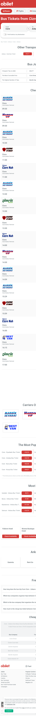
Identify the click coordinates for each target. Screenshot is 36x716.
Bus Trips (3, 674)
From (7, 27)
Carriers (3, 678)
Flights (21, 11)
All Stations (4, 676)
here (23, 708)
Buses (7, 11)
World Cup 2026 (5, 682)
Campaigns (4, 686)
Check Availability (11, 536)
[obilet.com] (11, 5)
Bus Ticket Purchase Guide (8, 684)
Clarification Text (11, 704)
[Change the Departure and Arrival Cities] (28, 28)
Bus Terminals (5, 680)
